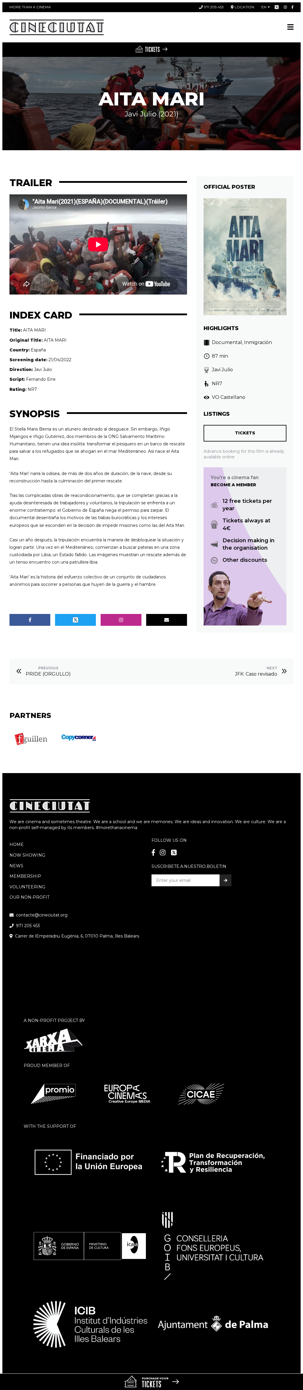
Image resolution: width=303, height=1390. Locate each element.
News (16, 865)
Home (16, 844)
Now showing (27, 855)
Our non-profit (29, 897)
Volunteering (27, 887)
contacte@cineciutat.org (41, 915)
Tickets (245, 433)
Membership (25, 876)
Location (244, 7)
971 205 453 (214, 7)
